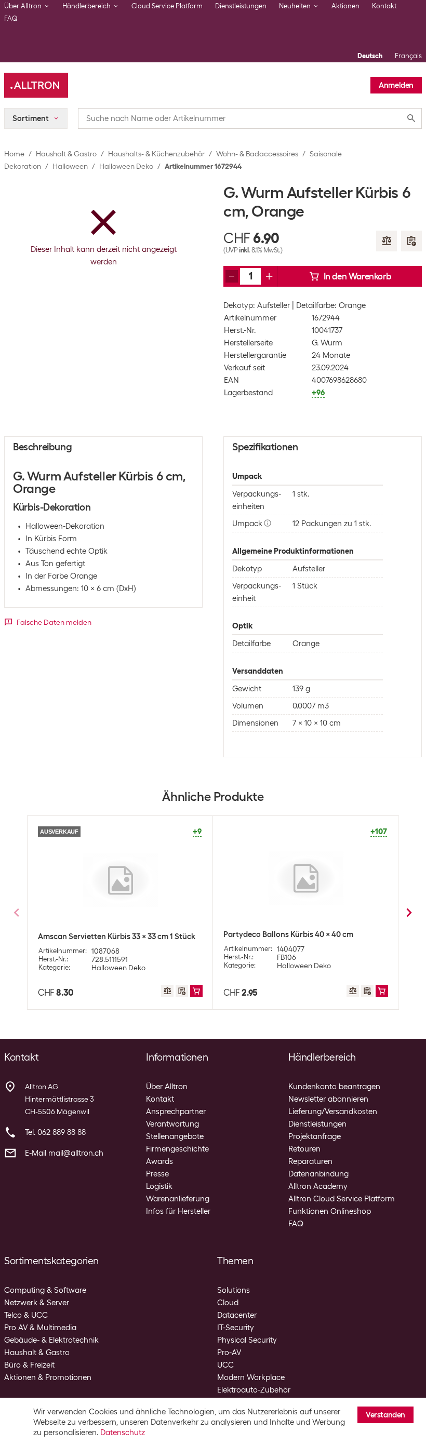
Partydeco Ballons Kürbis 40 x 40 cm (288, 934)
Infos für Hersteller (178, 1211)
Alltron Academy (318, 1186)
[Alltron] (36, 85)
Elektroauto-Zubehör (253, 1390)
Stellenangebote (175, 1136)
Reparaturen (310, 1161)
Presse (157, 1174)
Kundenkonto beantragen (334, 1086)
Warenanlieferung (177, 1198)
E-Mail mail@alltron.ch (64, 1153)
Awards (159, 1161)
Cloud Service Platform (167, 6)
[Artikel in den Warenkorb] (196, 991)
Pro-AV (229, 1352)
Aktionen (345, 6)
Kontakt (384, 6)
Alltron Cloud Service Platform (341, 1198)
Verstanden (385, 1415)
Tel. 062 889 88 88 (55, 1132)
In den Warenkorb (357, 276)
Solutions (233, 1290)
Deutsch (369, 56)
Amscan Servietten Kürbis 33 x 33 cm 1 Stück (116, 936)
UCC (225, 1365)
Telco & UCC (26, 1315)
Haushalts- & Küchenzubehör (156, 154)
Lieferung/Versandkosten (332, 1111)
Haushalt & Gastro (66, 154)
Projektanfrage (314, 1136)
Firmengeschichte (177, 1149)
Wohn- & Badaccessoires (257, 154)
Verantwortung (172, 1124)
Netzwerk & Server (36, 1302)
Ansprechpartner (176, 1111)
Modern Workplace (251, 1377)
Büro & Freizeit (29, 1365)
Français (408, 56)
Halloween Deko (126, 166)
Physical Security (247, 1340)
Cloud (227, 1302)
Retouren (304, 1149)
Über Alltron (167, 1086)
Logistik (159, 1186)
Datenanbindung (318, 1174)
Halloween (70, 166)
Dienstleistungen (241, 6)
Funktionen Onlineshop (329, 1211)
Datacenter (237, 1315)
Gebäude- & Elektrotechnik (51, 1340)
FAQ (11, 18)
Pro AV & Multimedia (40, 1327)
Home (14, 154)
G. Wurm (327, 342)
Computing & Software (45, 1290)
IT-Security (235, 1327)
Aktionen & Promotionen (47, 1377)
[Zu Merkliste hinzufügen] (411, 241)
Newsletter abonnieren (328, 1099)
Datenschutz (122, 1432)
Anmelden (396, 85)
